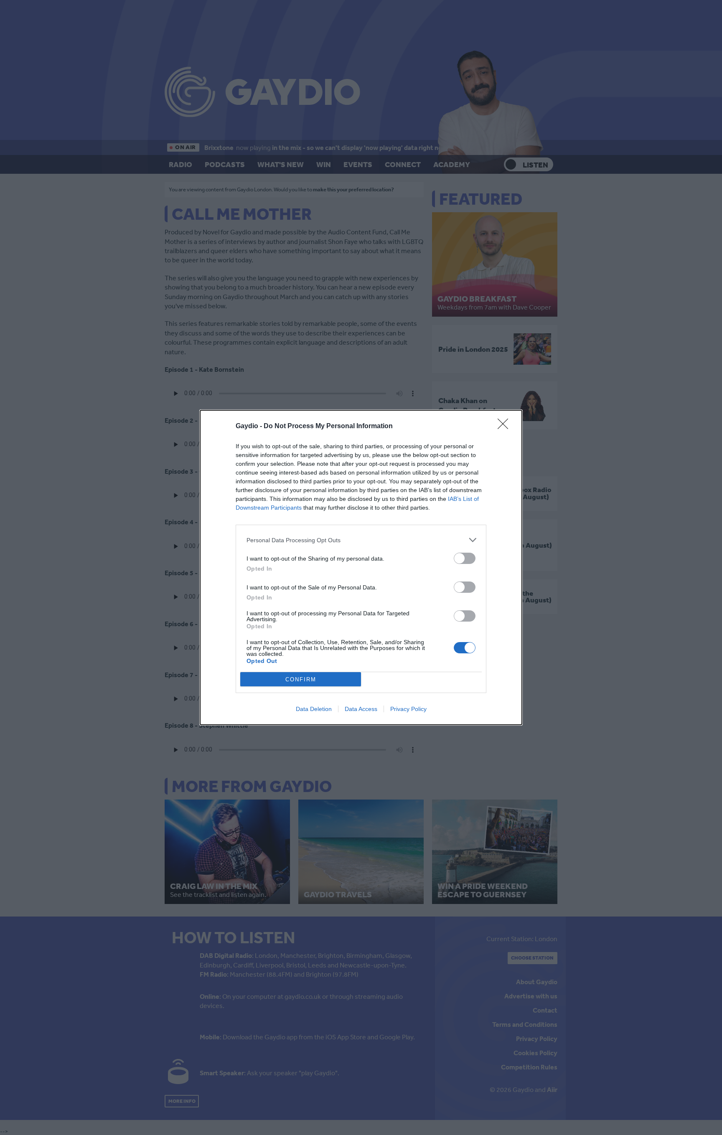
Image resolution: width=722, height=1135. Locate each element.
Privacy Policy (408, 709)
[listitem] (361, 540)
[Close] (506, 426)
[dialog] (361, 567)
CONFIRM (300, 679)
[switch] (464, 558)
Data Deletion (314, 709)
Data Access (361, 709)
